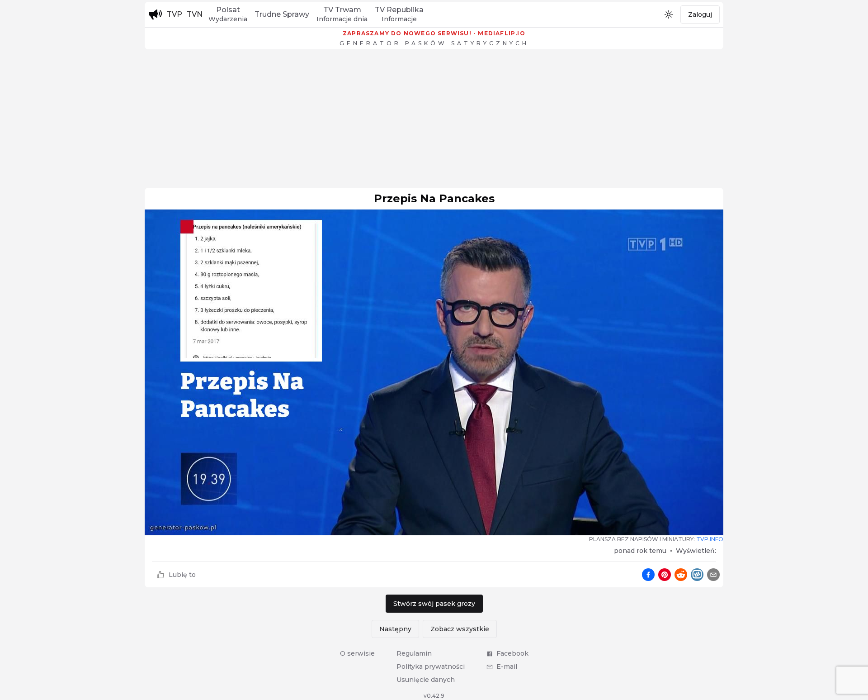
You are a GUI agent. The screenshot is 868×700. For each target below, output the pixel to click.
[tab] (228, 14)
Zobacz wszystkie (459, 629)
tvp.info (709, 539)
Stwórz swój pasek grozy (434, 604)
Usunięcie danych (425, 680)
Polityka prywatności (430, 666)
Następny (395, 629)
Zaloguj (700, 14)
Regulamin (414, 653)
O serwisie (357, 653)
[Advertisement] (434, 120)
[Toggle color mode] (668, 14)
